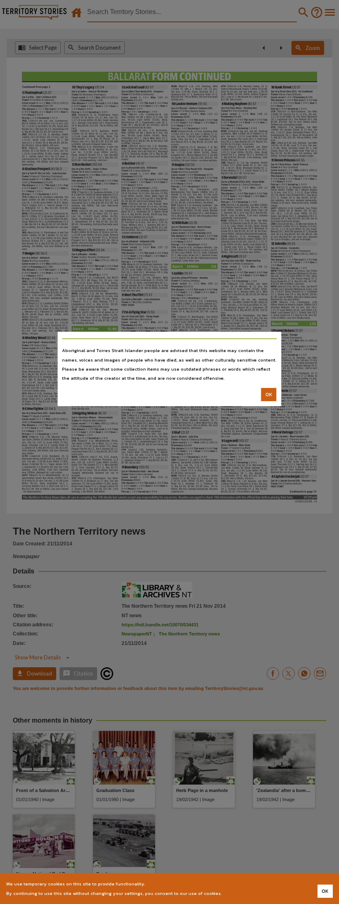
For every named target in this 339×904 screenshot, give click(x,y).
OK (268, 394)
